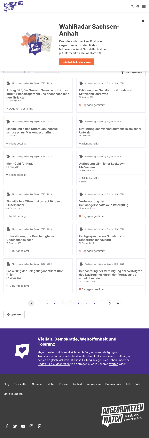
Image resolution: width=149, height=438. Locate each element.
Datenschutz (113, 384)
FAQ (137, 384)
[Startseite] (13, 6)
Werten (113, 363)
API (128, 384)
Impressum (94, 384)
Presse (63, 384)
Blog (6, 384)
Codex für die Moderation (54, 363)
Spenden (38, 384)
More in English (13, 393)
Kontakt (77, 384)
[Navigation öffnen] (144, 6)
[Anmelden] (138, 6)
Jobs (51, 384)
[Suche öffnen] (132, 6)
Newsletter (21, 384)
